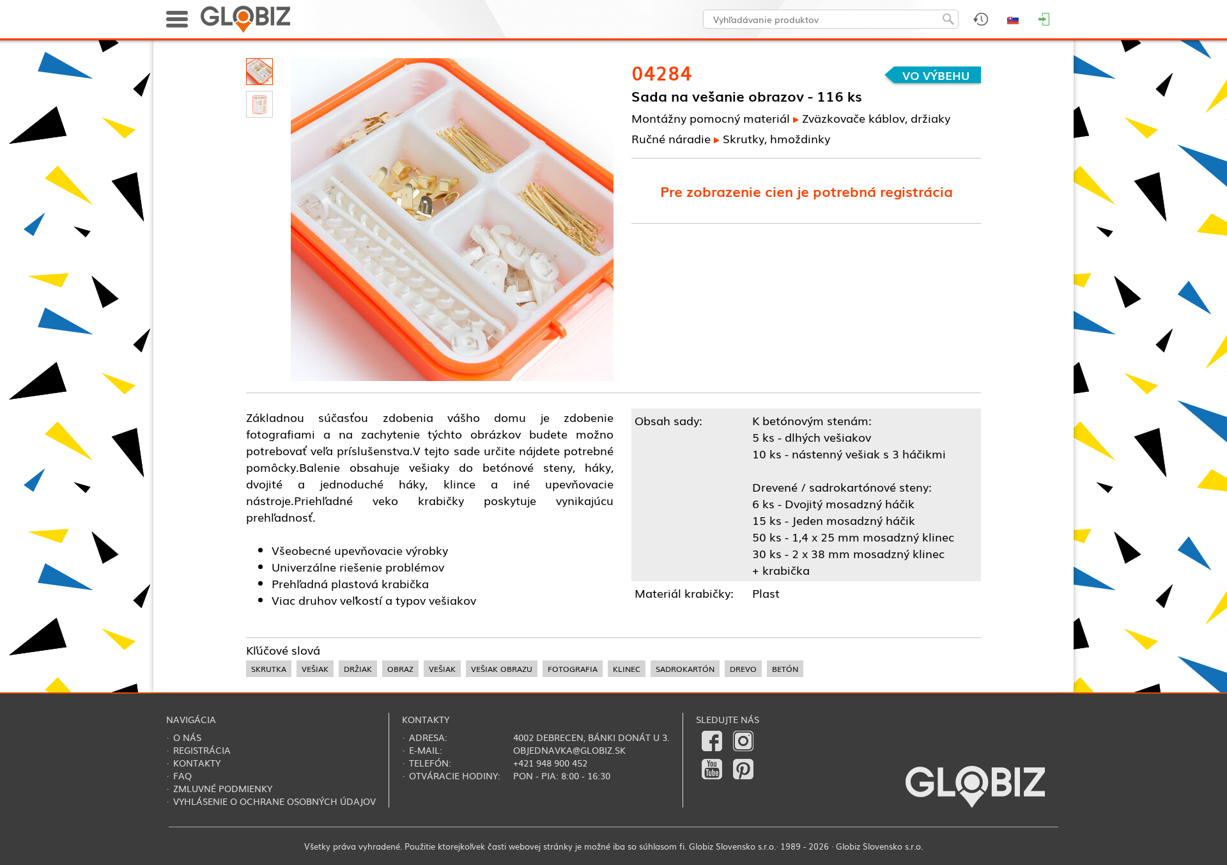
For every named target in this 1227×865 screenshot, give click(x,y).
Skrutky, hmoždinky (776, 138)
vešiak (315, 668)
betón (785, 668)
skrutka (268, 668)
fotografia (573, 668)
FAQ (182, 775)
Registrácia (202, 750)
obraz (400, 668)
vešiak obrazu (501, 668)
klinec (626, 668)
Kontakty (196, 762)
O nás (187, 737)
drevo (743, 668)
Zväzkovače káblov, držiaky (876, 117)
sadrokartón (685, 668)
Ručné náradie (671, 138)
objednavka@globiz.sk (569, 750)
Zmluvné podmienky (222, 788)
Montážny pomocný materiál (710, 117)
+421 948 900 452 (550, 762)
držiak (358, 668)
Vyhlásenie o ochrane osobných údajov (274, 801)
